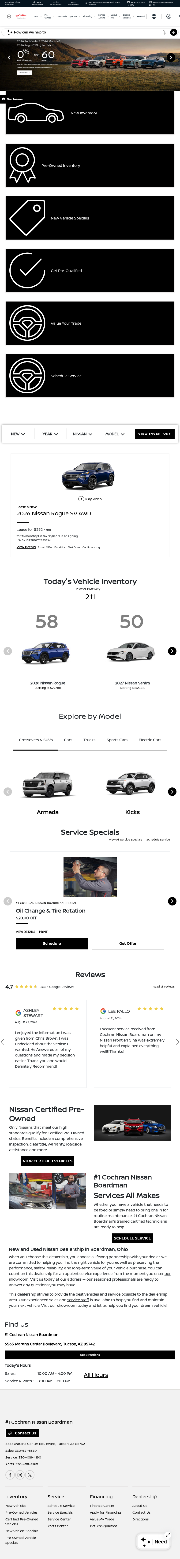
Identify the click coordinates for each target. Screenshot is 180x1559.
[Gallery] (90, 57)
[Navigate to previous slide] (3, 57)
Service (56, 1496)
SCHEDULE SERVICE (132, 1238)
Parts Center (58, 1526)
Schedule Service (158, 839)
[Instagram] (20, 1475)
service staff (78, 1299)
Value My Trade (102, 1519)
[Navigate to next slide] (176, 57)
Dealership (144, 1496)
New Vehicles (15, 1505)
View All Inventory (88, 589)
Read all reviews (164, 986)
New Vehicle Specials (21, 1531)
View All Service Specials (126, 839)
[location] (86, 3)
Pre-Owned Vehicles (21, 1512)
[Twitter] (29, 1475)
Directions (140, 1519)
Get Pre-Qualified (103, 1526)
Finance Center (102, 1505)
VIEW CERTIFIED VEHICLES (47, 1161)
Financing (101, 1496)
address (74, 1279)
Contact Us (25, 1433)
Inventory (16, 1496)
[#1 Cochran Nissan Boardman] (18, 16)
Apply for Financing (105, 1512)
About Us (139, 1505)
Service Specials (60, 1512)
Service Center (59, 1519)
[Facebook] (10, 1475)
